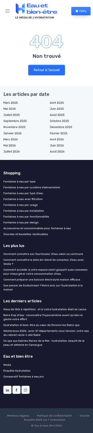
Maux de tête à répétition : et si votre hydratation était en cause (44, 309)
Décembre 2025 (61, 127)
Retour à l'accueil (47, 70)
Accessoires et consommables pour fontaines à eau (37, 228)
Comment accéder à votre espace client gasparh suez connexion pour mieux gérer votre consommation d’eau (45, 271)
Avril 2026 (57, 139)
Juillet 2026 (11, 151)
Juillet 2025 (11, 115)
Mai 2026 (9, 145)
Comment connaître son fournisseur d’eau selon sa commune (43, 254)
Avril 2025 (57, 102)
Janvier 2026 (12, 133)
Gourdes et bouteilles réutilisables (25, 234)
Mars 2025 (10, 102)
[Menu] (8, 11)
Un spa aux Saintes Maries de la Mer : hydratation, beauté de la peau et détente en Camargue (43, 342)
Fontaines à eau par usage (20, 204)
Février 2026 (58, 133)
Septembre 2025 (15, 121)
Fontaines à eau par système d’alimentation (31, 187)
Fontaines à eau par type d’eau (23, 193)
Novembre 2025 (14, 127)
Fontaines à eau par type (19, 181)
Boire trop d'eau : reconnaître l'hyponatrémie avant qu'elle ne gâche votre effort (43, 317)
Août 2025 (57, 115)
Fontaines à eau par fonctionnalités (26, 216)
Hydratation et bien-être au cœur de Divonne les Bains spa (41, 325)
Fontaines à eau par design (21, 222)
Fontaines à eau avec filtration (23, 199)
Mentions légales (18, 415)
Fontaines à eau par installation (23, 210)
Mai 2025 (9, 108)
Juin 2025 (57, 108)
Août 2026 (57, 151)
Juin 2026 (57, 145)
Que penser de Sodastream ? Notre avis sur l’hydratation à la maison (43, 287)
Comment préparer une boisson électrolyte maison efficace (41, 279)
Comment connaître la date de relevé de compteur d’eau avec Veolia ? (43, 261)
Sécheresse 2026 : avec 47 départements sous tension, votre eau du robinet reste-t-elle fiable (46, 333)
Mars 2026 (10, 139)
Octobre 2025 (59, 121)
